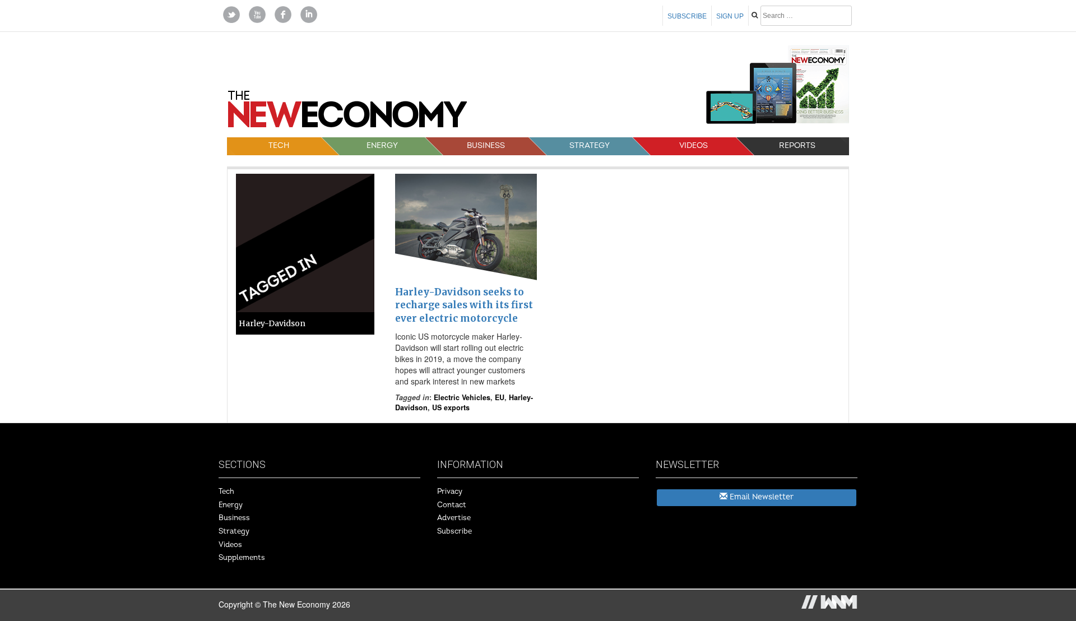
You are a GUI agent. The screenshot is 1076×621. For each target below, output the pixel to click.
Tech (278, 145)
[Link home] (347, 113)
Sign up (730, 16)
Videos (693, 145)
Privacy (449, 491)
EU (499, 397)
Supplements (242, 557)
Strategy (589, 145)
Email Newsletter (760, 497)
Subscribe (687, 16)
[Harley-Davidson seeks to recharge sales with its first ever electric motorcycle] (466, 227)
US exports (451, 407)
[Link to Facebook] (283, 13)
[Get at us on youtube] (257, 13)
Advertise (454, 517)
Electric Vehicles (462, 397)
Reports (797, 145)
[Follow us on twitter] (231, 13)
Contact (451, 504)
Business (486, 145)
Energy (382, 145)
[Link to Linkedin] (308, 13)
